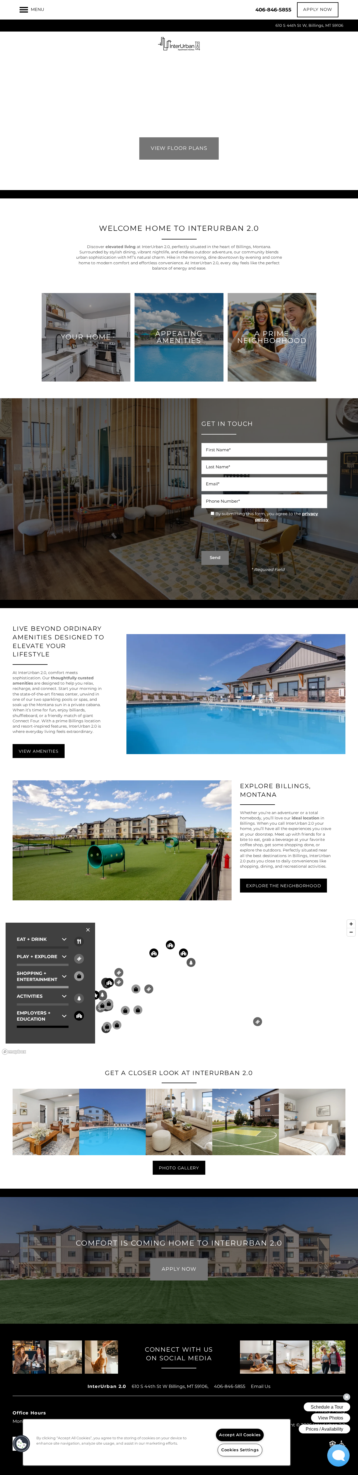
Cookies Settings (240, 1450)
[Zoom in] (351, 924)
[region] (179, 987)
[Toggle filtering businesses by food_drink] (79, 941)
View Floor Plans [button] (179, 148)
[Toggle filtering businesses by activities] (79, 998)
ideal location (305, 818)
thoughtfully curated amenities (53, 681)
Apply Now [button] (179, 1269)
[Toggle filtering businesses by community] (79, 1016)
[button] (317, 9)
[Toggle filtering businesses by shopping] (79, 976)
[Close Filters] (88, 930)
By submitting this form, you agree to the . (266, 516)
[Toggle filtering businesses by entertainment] (79, 959)
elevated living (120, 247)
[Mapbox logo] (14, 1052)
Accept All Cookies (240, 1435)
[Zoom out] (351, 932)
